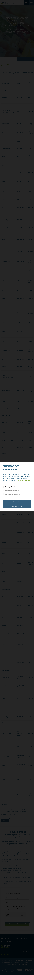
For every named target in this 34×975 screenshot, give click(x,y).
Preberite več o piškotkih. (23, 480)
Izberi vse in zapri (17, 501)
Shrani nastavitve (17, 506)
